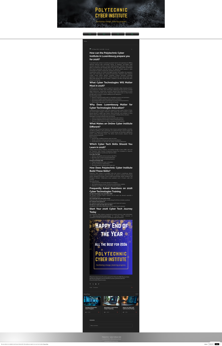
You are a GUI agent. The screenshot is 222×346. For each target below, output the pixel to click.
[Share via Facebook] (90, 283)
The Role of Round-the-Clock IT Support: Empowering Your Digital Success (91, 308)
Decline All (211, 344)
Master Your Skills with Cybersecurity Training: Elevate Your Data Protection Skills (128, 308)
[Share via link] (98, 283)
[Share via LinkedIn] (95, 283)
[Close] (220, 344)
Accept (217, 344)
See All (137, 293)
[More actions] (131, 49)
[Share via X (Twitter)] (93, 283)
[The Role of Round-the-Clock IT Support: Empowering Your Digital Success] (92, 301)
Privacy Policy (45, 344)
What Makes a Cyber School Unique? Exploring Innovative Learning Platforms (111, 308)
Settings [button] (205, 344)
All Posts (85, 41)
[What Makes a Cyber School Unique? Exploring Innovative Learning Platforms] (111, 301)
